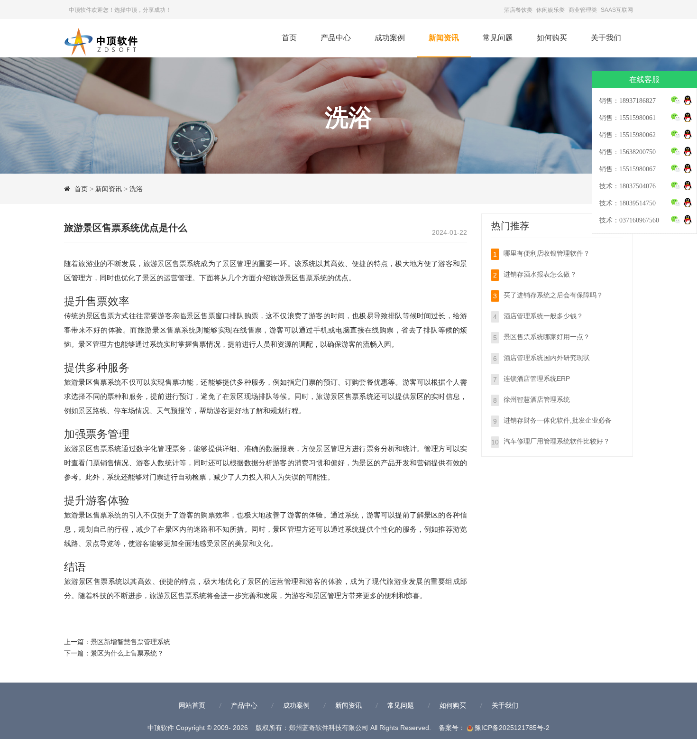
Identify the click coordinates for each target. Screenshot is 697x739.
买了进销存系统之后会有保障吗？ (553, 295)
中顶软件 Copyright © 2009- (198, 727)
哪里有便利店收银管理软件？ (547, 253)
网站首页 (192, 705)
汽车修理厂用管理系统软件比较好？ (557, 441)
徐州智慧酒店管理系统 (537, 399)
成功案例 (390, 38)
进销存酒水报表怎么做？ (540, 274)
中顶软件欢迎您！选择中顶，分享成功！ (120, 10)
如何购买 (552, 38)
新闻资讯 (444, 38)
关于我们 (606, 38)
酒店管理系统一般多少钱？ (543, 316)
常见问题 (498, 38)
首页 (289, 38)
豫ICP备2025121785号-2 (511, 727)
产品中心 (336, 38)
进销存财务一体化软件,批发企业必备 (558, 420)
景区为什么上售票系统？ (127, 653)
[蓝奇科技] (111, 40)
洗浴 (136, 189)
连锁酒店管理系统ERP (537, 378)
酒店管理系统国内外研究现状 (547, 357)
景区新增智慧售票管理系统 (130, 642)
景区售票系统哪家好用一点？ (547, 337)
